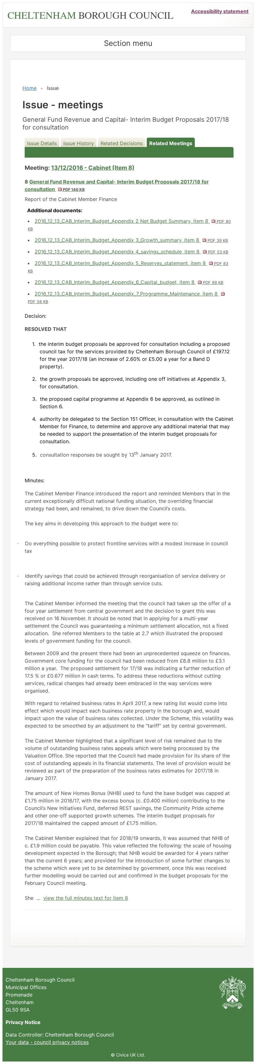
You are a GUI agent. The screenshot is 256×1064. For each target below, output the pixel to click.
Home (29, 88)
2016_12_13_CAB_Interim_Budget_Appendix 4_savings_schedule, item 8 (131, 251)
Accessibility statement (220, 11)
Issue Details (42, 143)
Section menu (128, 43)
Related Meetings (170, 143)
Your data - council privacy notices (47, 1042)
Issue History (78, 143)
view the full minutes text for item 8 (85, 898)
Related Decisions (122, 143)
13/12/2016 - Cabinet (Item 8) (93, 167)
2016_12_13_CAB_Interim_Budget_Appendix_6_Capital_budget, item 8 (129, 282)
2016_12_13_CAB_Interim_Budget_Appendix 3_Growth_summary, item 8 (131, 240)
